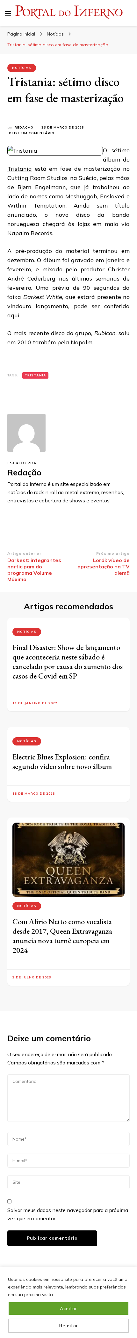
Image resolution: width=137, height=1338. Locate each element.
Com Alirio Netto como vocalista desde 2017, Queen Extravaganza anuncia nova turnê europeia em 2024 (62, 936)
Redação (24, 127)
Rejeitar (68, 1325)
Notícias (21, 68)
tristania (35, 375)
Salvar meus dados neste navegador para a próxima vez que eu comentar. (67, 1214)
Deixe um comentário (31, 133)
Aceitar (68, 1308)
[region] (68, 1302)
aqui (13, 315)
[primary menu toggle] (8, 13)
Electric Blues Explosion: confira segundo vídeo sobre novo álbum (62, 761)
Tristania (19, 168)
